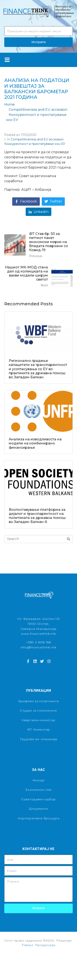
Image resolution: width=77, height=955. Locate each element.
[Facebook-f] (28, 661)
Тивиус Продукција (38, 945)
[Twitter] (41, 661)
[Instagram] (48, 661)
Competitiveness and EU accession (37, 139)
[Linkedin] (35, 661)
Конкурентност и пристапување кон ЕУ (34, 144)
